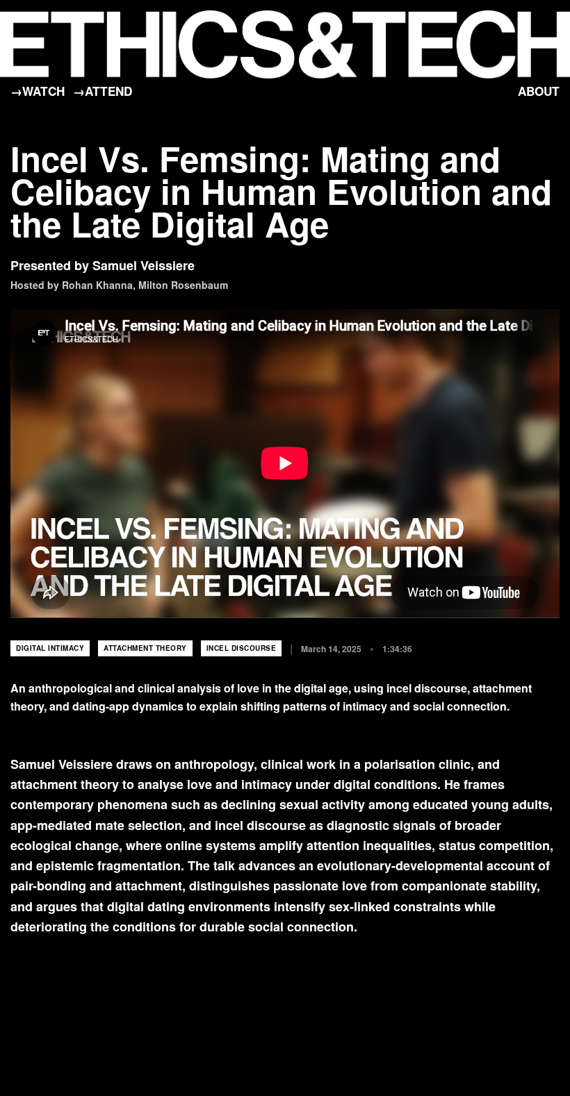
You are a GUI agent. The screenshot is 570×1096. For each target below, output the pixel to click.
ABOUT (539, 91)
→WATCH (37, 91)
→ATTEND (102, 91)
